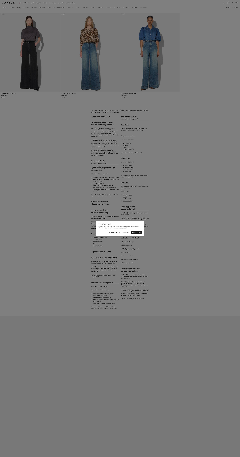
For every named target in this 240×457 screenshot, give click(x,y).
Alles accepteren (136, 232)
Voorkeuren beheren (114, 232)
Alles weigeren (126, 232)
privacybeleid (123, 228)
